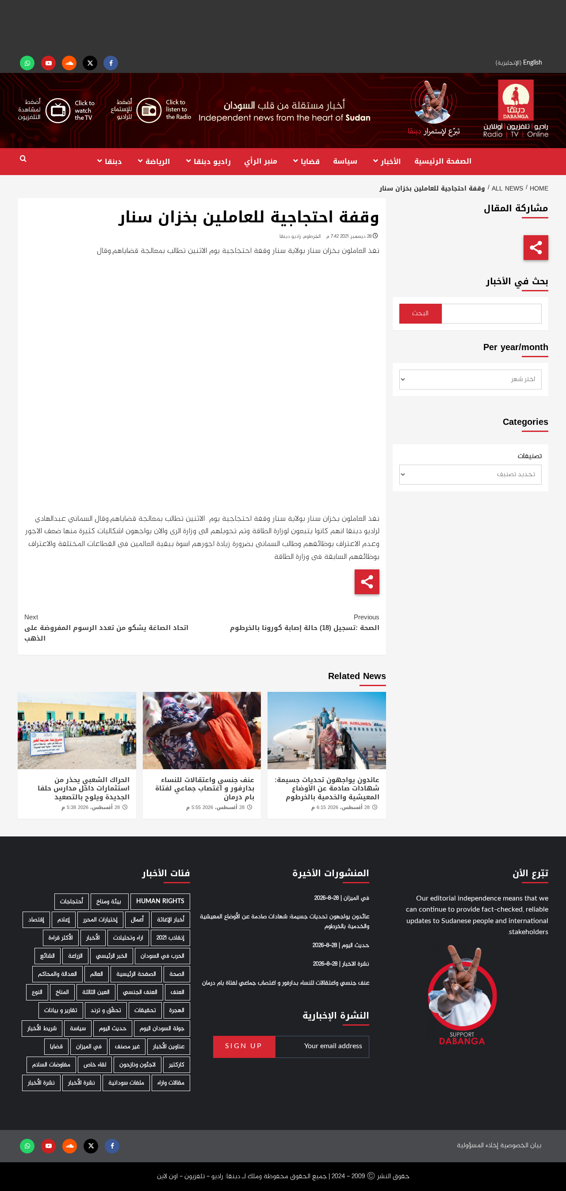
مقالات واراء (170, 1083)
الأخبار (391, 161)
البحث (420, 314)
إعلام (63, 920)
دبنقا (113, 161)
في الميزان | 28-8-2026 (341, 898)
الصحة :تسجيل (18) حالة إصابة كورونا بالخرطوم (304, 622)
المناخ (62, 992)
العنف (177, 992)
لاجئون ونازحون (137, 1065)
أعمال (137, 920)
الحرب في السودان (162, 956)
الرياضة (157, 161)
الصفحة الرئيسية (443, 161)
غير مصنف (127, 1047)
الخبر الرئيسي (111, 956)
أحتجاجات (71, 902)
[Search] (23, 159)
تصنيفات (530, 456)
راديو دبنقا (212, 161)
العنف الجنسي (140, 992)
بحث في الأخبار (517, 281)
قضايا (310, 161)
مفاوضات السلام (51, 1065)
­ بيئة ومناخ (109, 902)
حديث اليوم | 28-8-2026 (341, 946)
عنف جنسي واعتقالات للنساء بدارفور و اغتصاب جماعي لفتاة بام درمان (204, 788)
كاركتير (176, 1065)
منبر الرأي (260, 161)
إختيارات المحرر (100, 920)
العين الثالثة (96, 992)
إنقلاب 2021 (170, 938)
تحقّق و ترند (106, 1010)
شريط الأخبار (42, 1028)
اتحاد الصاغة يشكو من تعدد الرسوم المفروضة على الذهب (106, 628)
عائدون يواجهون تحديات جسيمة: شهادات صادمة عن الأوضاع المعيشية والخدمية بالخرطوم (327, 788)
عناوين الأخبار (168, 1047)
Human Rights (160, 902)
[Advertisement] (283, 26)
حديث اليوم (112, 1028)
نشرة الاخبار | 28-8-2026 (341, 964)
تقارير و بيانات (60, 1010)
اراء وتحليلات (128, 938)
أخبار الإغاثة (170, 920)
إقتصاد (36, 920)
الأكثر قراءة (61, 938)
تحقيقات (145, 1010)
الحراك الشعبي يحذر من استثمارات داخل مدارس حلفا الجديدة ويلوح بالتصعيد (84, 788)
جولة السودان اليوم (162, 1028)
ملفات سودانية (126, 1083)
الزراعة (75, 956)
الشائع (47, 956)
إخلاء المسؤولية (477, 1146)
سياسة (345, 161)
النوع (37, 992)
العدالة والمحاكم (57, 974)
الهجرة (176, 1010)
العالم (96, 974)
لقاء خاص (95, 1065)
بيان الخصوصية (520, 1146)
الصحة (176, 974)
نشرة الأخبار (81, 1083)
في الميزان (89, 1047)
